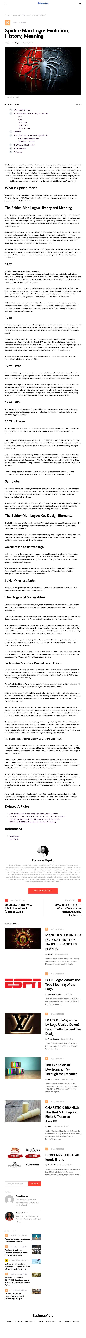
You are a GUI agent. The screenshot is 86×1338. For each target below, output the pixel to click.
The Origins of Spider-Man (24, 145)
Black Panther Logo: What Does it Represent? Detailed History (33, 814)
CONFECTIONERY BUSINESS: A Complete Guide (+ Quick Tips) (15, 1296)
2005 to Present (24, 128)
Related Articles (20, 148)
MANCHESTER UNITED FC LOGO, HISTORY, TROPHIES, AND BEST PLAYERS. (63, 942)
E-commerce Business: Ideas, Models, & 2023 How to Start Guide (34, 819)
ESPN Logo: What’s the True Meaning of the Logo (62, 984)
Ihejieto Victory (21, 1213)
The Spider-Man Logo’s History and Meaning (31, 113)
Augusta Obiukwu (54, 1079)
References (18, 152)
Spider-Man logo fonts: (26, 141)
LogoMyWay (14, 836)
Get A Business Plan (72, 1321)
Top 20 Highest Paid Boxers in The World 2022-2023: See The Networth (37, 816)
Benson (50, 954)
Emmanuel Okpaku (14, 43)
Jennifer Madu (53, 1165)
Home (7, 15)
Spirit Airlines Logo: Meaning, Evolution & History (38, 663)
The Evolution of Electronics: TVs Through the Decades (61, 1069)
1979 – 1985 (22, 122)
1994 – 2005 (22, 125)
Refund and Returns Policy (33, 1321)
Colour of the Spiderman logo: (28, 139)
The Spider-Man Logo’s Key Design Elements (31, 135)
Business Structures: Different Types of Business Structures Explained (16, 1252)
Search (34, 1184)
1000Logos (13, 839)
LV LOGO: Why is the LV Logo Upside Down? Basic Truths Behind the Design (63, 1027)
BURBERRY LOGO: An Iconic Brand (62, 1157)
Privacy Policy (50, 1321)
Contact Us (18, 1321)
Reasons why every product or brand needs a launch (17, 1240)
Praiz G (50, 1127)
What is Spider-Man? (22, 110)
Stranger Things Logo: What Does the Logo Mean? (38, 739)
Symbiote (17, 131)
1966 (20, 120)
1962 (20, 117)
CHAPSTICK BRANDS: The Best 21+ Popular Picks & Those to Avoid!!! (62, 1115)
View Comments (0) (42, 891)
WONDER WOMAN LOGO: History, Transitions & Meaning (32, 822)
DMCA (60, 1321)
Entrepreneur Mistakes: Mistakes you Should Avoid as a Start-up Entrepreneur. (17, 1266)
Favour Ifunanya (22, 1196)
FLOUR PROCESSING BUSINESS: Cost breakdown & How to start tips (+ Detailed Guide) (17, 1281)
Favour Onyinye (53, 1039)
